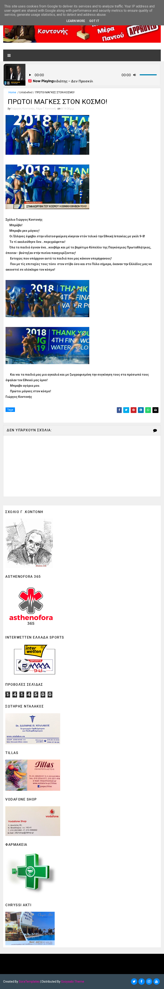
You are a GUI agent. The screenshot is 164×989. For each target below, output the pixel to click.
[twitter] (134, 981)
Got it (94, 21)
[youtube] (156, 981)
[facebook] (141, 981)
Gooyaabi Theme (72, 981)
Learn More (75, 21)
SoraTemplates (29, 981)
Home (12, 92)
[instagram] (149, 981)
